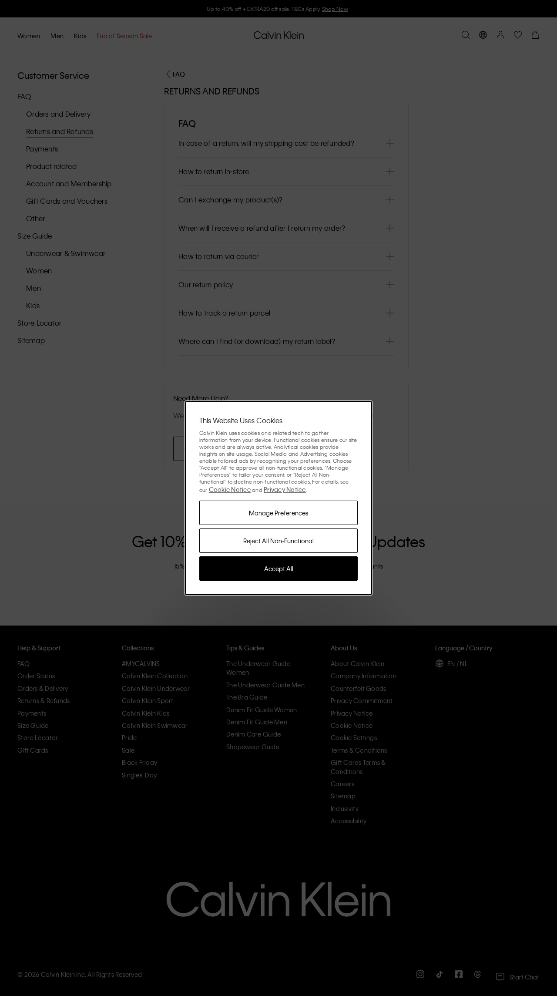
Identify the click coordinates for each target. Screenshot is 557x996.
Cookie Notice (230, 489)
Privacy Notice (285, 489)
